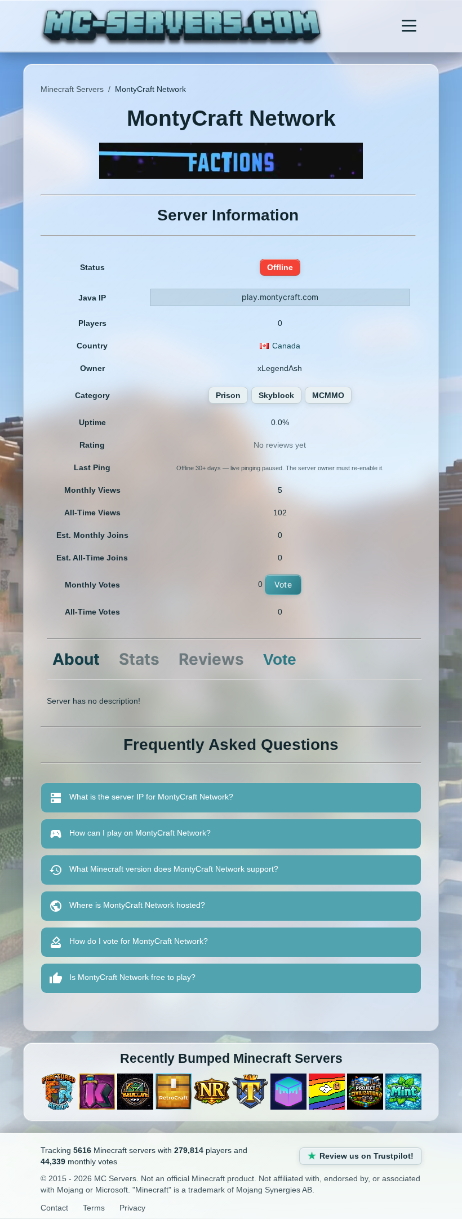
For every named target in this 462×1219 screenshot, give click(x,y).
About (76, 659)
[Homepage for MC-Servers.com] (181, 26)
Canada (286, 345)
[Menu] (409, 26)
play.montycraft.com (280, 297)
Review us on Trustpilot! (366, 1155)
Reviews (211, 659)
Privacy (132, 1207)
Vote (283, 584)
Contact (54, 1207)
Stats (139, 659)
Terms (94, 1207)
